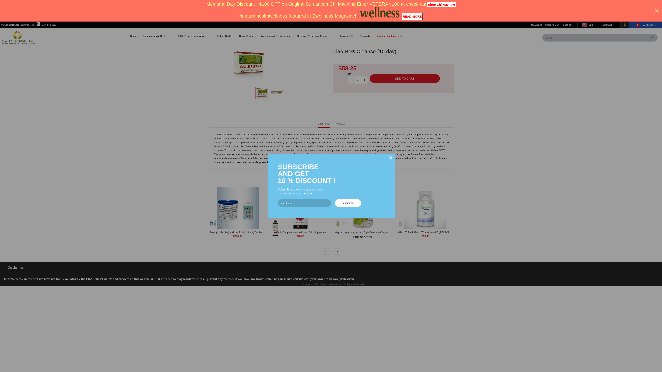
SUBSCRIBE (348, 203)
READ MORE (412, 16)
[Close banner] (656, 10)
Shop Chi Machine (441, 4)
